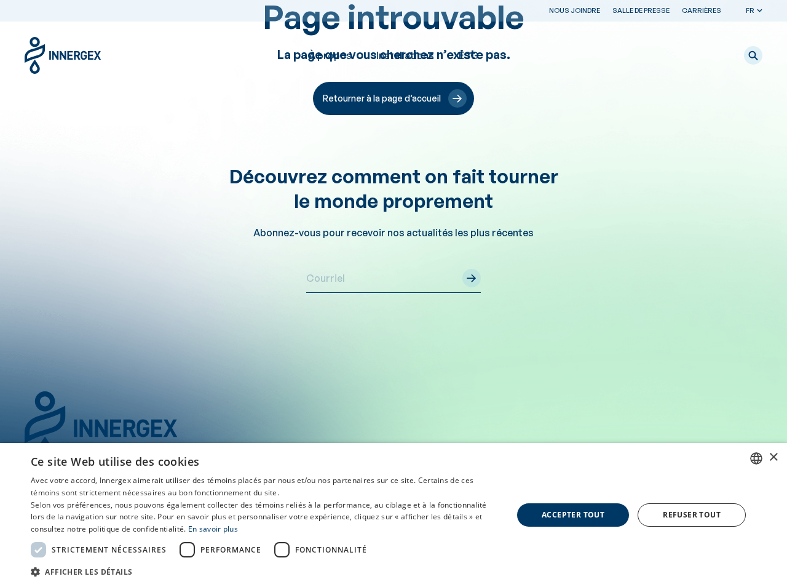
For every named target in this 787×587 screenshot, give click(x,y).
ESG (469, 55)
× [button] (773, 457)
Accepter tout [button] (573, 514)
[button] (753, 55)
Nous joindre (574, 10)
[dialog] (393, 515)
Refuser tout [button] (692, 514)
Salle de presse (641, 10)
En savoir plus (213, 529)
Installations (405, 55)
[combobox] (756, 458)
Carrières (701, 10)
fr (750, 10)
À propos (330, 55)
